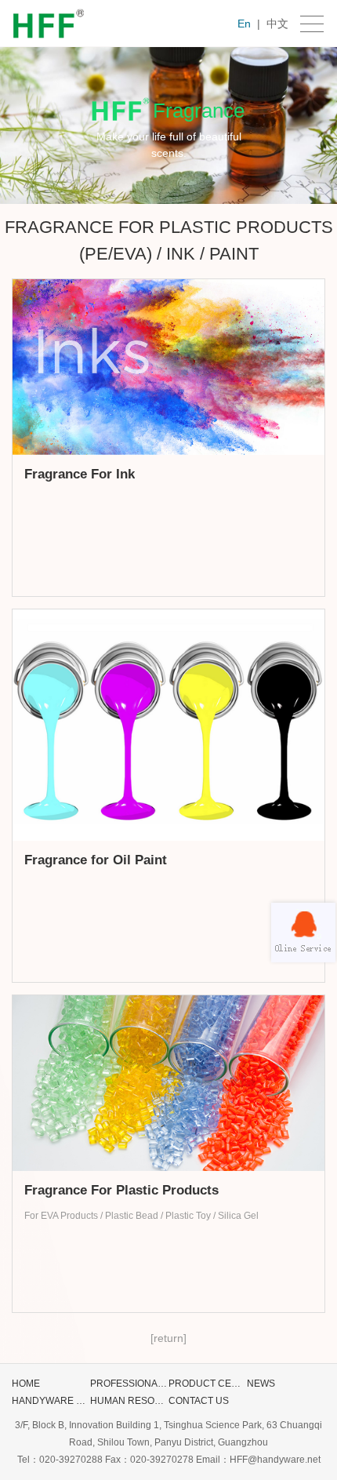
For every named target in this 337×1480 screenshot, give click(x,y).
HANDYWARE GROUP (51, 1402)
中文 (277, 23)
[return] (168, 1338)
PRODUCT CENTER (206, 1385)
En (244, 23)
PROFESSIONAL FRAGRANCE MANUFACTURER (128, 1385)
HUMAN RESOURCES (129, 1402)
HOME (26, 1383)
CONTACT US (198, 1400)
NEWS (261, 1383)
